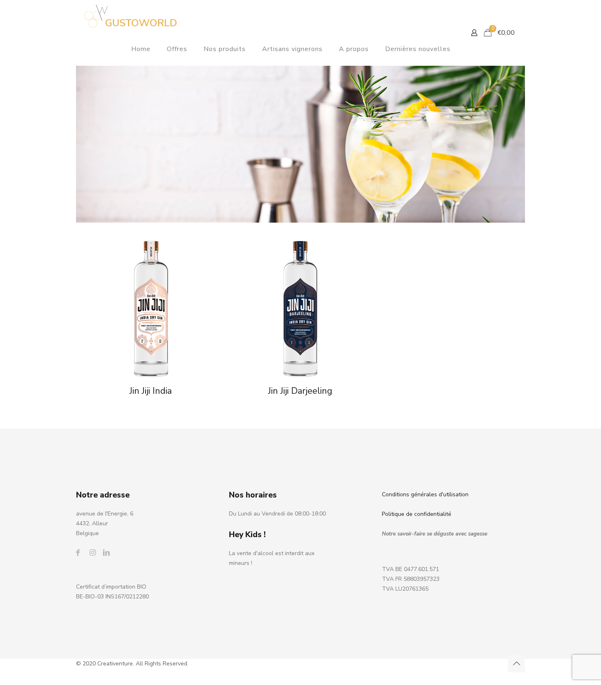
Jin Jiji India (151, 391)
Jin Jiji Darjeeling (300, 391)
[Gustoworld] (130, 16)
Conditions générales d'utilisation (425, 494)
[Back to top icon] (516, 663)
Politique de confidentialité (416, 514)
